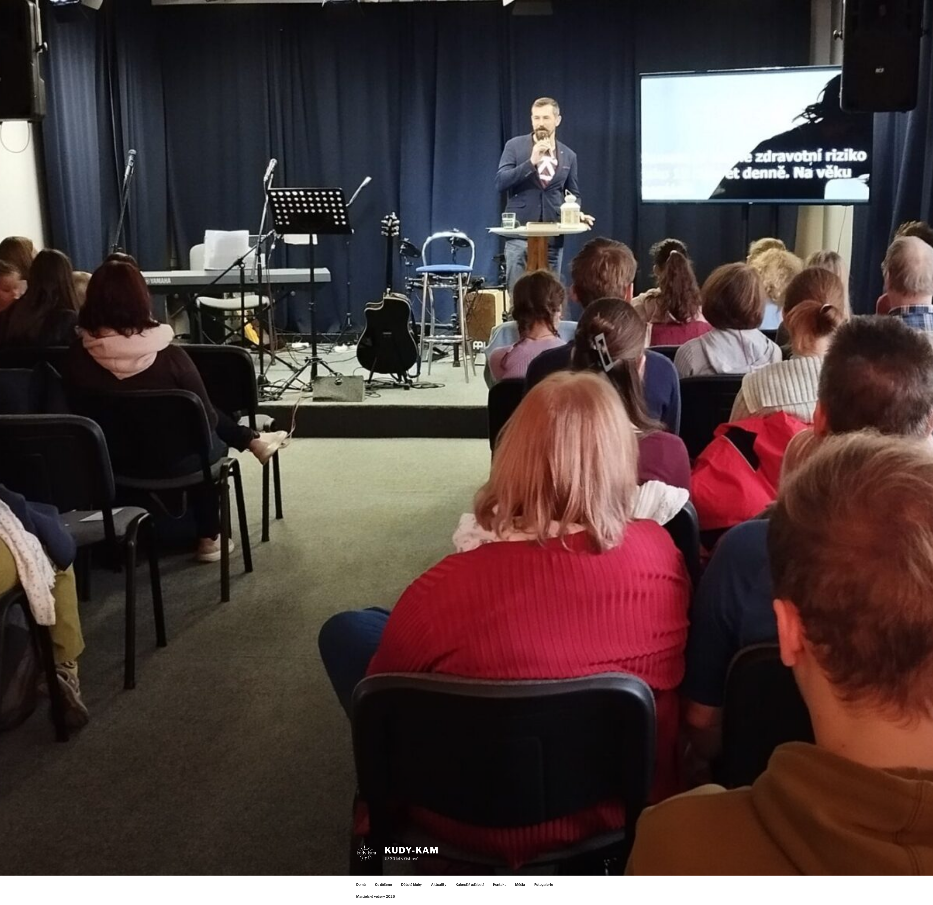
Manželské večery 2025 (375, 896)
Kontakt (499, 884)
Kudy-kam (412, 850)
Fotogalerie (543, 884)
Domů (361, 884)
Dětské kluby (411, 884)
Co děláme (383, 884)
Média (520, 884)
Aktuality (438, 884)
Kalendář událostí (470, 884)
